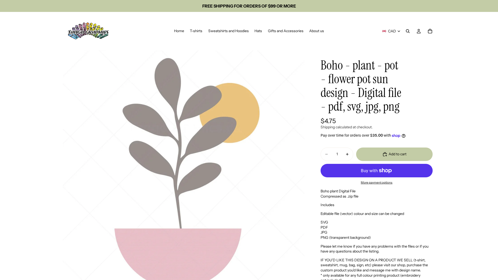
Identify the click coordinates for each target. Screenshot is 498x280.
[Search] (407, 31)
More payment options (376, 182)
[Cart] (430, 31)
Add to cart (397, 154)
